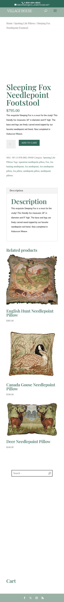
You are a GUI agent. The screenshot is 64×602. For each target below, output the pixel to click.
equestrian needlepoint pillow (31, 162)
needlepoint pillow (31, 171)
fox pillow (17, 171)
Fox (47, 162)
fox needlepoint (32, 166)
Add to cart (29, 143)
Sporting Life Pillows (24, 23)
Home (9, 23)
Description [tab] (16, 190)
